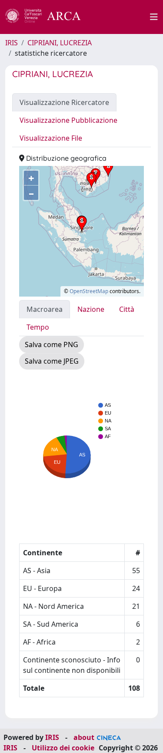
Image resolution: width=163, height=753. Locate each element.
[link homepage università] (120, 17)
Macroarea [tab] (45, 309)
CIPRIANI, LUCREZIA (59, 42)
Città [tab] (126, 309)
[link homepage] (47, 17)
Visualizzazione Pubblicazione (68, 120)
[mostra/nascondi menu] (154, 17)
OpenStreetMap (89, 291)
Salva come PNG (51, 344)
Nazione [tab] (90, 309)
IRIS (11, 42)
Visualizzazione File (51, 138)
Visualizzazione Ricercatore (64, 102)
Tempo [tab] (38, 327)
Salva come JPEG (52, 361)
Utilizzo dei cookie (63, 748)
